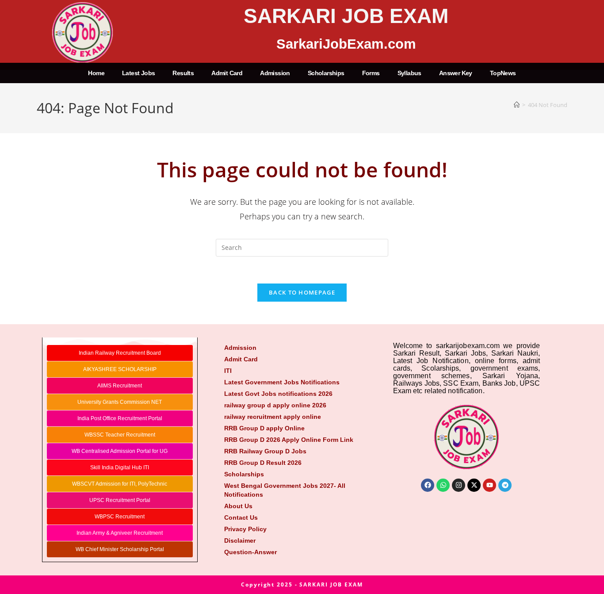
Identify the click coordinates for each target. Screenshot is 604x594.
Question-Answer (250, 552)
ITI (228, 370)
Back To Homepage (302, 292)
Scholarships (326, 73)
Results (183, 73)
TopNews (503, 73)
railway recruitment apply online (272, 416)
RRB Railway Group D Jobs (265, 451)
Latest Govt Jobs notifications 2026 (278, 393)
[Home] (517, 105)
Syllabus (409, 73)
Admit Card (226, 73)
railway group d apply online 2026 (275, 405)
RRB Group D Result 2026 (263, 462)
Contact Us (241, 517)
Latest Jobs (138, 73)
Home (96, 73)
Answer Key (455, 73)
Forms (371, 73)
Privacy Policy (245, 529)
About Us (238, 506)
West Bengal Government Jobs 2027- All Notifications (284, 490)
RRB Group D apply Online (264, 428)
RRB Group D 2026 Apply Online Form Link (288, 439)
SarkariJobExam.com (346, 44)
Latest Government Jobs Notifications (282, 382)
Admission (275, 73)
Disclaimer (240, 540)
